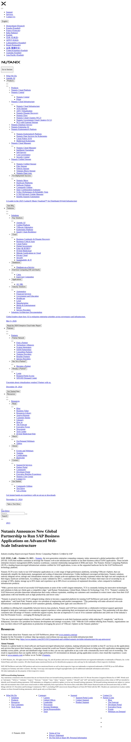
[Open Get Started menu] (12, 484)
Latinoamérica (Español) (16, 43)
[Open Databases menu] (12, 265)
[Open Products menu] (7, 83)
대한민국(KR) (12, 40)
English (5, 21)
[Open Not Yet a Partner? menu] (12, 364)
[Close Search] (2, 519)
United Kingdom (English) (17, 50)
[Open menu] (2, 8)
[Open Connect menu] (12, 463)
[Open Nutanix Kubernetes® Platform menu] (12, 132)
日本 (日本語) (12, 37)
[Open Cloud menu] (12, 237)
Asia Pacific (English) (15, 55)
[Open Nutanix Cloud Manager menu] (12, 146)
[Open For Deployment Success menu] (12, 178)
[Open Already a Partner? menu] (12, 371)
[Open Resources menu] (7, 397)
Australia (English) (13, 53)
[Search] (2, 509)
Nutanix (38, 558)
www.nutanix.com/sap (68, 635)
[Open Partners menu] (7, 331)
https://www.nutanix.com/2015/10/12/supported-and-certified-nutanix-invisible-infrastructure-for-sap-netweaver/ (65, 639)
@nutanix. (46, 655)
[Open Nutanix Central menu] (12, 95)
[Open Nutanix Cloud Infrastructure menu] (12, 104)
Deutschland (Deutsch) (15, 26)
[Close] (7, 86)
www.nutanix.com (15, 655)
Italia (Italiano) (12, 33)
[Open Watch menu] (12, 439)
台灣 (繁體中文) (13, 48)
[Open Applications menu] (12, 282)
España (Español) (13, 28)
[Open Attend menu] (12, 449)
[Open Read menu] (12, 406)
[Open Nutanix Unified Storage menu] (12, 162)
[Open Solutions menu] (7, 211)
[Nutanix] (3, 5)
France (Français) (13, 30)
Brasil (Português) (13, 45)
